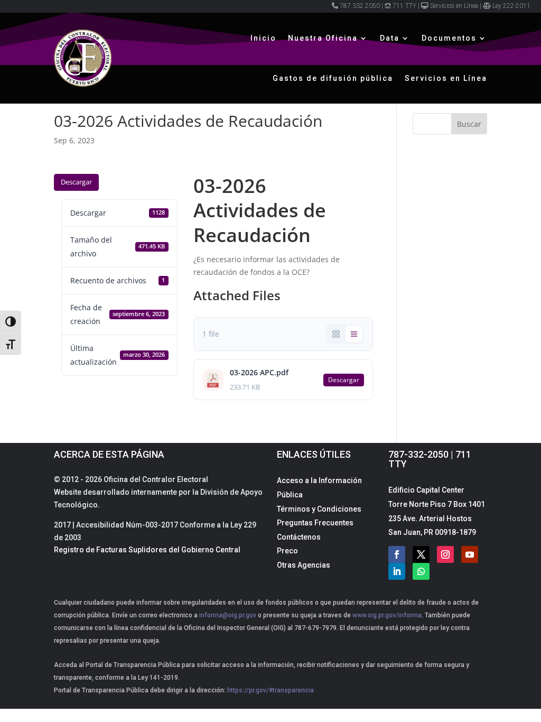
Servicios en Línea (454, 6)
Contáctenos (299, 537)
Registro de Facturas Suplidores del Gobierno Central (147, 549)
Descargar (76, 182)
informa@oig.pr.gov (227, 615)
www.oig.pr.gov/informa (386, 615)
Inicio (263, 38)
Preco (287, 551)
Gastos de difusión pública (333, 78)
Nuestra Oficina (323, 38)
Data (389, 38)
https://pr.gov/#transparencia (270, 690)
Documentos (449, 38)
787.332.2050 (360, 6)
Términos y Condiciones (319, 509)
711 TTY (404, 6)
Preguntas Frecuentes (315, 523)
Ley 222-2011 (511, 6)
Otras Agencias (303, 565)
